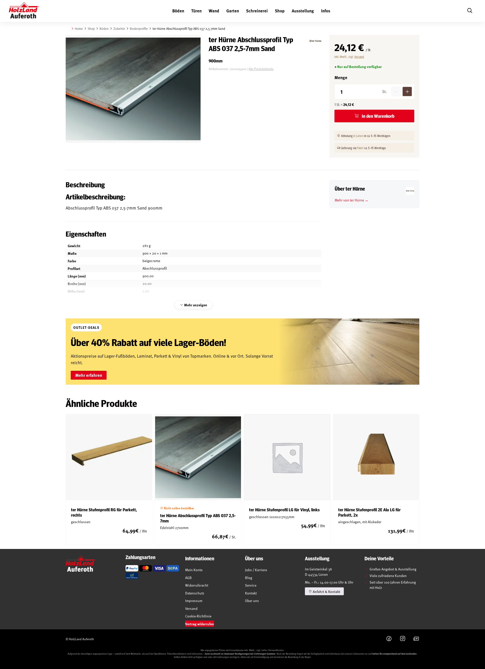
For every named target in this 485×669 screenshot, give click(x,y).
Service (250, 585)
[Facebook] (389, 638)
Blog (248, 577)
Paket (360, 148)
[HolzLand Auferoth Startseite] (24, 11)
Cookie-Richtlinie (198, 616)
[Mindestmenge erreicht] (396, 91)
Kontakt (251, 593)
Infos (325, 11)
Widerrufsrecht (196, 585)
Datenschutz (194, 593)
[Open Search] (469, 11)
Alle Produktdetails (261, 69)
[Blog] (416, 638)
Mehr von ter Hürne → (351, 200)
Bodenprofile (139, 28)
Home (79, 28)
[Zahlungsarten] (132, 568)
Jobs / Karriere (256, 569)
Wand (214, 11)
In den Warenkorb (378, 116)
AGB (188, 577)
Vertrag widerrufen (199, 623)
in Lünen (358, 136)
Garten (232, 11)
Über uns (252, 600)
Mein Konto (194, 569)
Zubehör (119, 28)
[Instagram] (403, 638)
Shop (280, 11)
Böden (178, 11)
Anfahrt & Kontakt (326, 591)
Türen (196, 11)
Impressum (193, 600)
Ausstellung (303, 11)
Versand (359, 57)
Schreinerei (257, 11)
